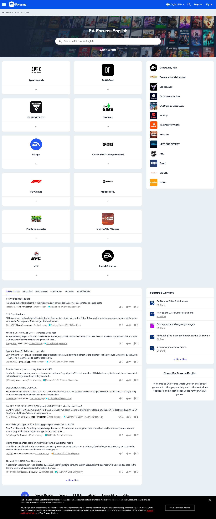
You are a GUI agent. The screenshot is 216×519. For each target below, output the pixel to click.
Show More (73, 480)
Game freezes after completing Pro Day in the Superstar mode (39, 442)
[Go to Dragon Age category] (153, 87)
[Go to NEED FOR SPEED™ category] (153, 144)
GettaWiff (11, 325)
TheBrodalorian (13, 471)
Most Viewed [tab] (41, 291)
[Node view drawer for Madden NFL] (108, 201)
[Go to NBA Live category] (153, 134)
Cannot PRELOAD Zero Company (23, 461)
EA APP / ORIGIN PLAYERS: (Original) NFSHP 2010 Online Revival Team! (44, 406)
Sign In (209, 4)
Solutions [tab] (69, 291)
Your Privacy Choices (180, 508)
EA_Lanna (161, 316)
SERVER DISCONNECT (18, 299)
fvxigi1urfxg (11, 343)
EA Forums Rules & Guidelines (172, 301)
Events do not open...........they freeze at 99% (29, 369)
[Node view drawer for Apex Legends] (36, 89)
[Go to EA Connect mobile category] (153, 96)
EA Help (77, 495)
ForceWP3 (10, 306)
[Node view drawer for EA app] (36, 164)
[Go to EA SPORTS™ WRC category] (153, 125)
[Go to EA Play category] (153, 115)
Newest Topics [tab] (13, 291)
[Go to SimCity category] (153, 173)
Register (198, 4)
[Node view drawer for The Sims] (108, 127)
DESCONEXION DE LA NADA (21, 387)
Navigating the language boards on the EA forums (183, 335)
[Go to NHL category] (153, 153)
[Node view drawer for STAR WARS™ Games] (108, 238)
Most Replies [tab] (56, 291)
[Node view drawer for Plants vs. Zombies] (36, 238)
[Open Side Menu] (4, 4)
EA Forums (6, 12)
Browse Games (44, 495)
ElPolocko (10, 380)
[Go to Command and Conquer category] (153, 77)
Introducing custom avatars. (171, 346)
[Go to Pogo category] (153, 163)
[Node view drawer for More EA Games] (108, 275)
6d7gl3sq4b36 (12, 435)
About (92, 495)
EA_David (161, 305)
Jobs (126, 495)
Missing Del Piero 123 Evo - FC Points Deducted (31, 332)
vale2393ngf (11, 398)
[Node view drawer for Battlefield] (108, 89)
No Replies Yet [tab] (83, 291)
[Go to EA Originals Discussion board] (153, 106)
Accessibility (109, 495)
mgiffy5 (9, 453)
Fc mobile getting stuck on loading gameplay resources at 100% (40, 424)
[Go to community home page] (18, 4)
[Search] (189, 4)
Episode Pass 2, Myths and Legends (25, 351)
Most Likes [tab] (28, 291)
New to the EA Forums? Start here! (175, 312)
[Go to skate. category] (153, 182)
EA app (62, 495)
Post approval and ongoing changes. (176, 324)
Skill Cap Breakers (15, 314)
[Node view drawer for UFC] (36, 275)
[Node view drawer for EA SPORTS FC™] (36, 127)
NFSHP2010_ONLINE (15, 417)
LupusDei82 (11, 361)
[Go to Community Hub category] (153, 67)
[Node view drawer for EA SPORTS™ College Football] (108, 164)
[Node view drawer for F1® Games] (36, 201)
